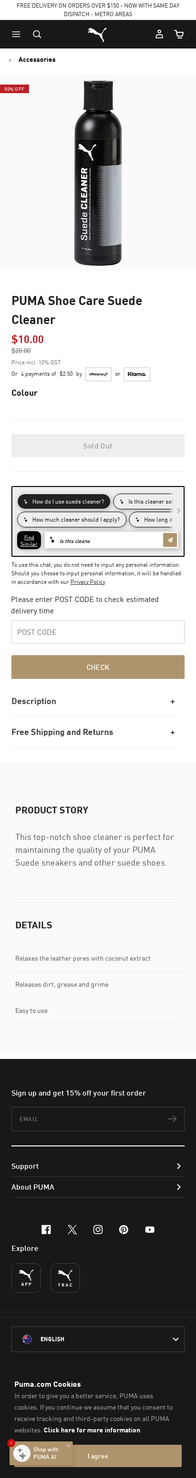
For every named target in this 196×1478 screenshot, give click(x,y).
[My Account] (159, 34)
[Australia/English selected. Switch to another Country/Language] (98, 1339)
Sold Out (97, 445)
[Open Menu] (18, 34)
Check (98, 667)
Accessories (37, 59)
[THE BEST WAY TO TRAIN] (65, 1278)
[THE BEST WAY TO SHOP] (26, 1278)
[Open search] (37, 34)
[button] (18, 34)
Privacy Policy (87, 581)
